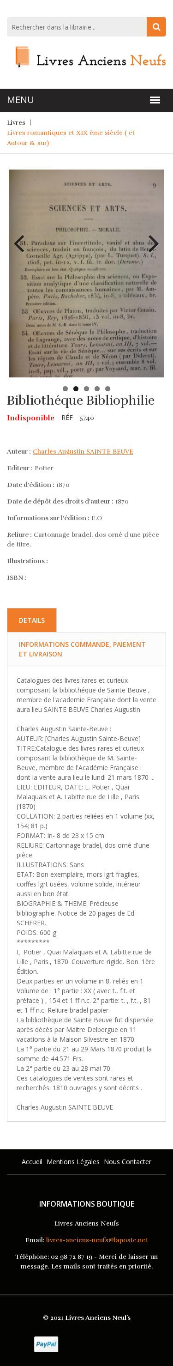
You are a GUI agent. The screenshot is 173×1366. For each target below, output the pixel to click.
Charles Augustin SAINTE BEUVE (83, 451)
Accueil (32, 1161)
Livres (16, 123)
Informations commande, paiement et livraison (82, 649)
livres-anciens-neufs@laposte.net (97, 1240)
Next (150, 236)
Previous (22, 236)
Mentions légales (73, 1161)
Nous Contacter (127, 1161)
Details (32, 620)
